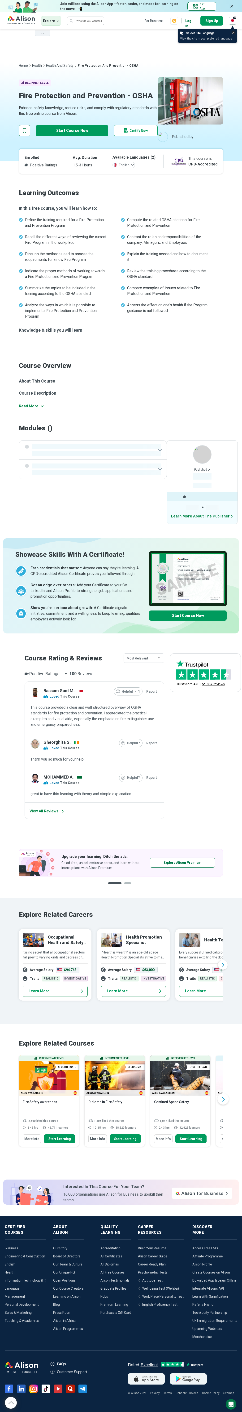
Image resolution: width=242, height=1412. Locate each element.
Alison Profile (202, 1264)
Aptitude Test (152, 1280)
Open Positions (64, 1280)
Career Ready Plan (152, 1264)
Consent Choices (187, 1393)
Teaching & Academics (22, 1321)
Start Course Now (72, 130)
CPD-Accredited (202, 164)
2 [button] (129, 886)
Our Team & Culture (67, 1264)
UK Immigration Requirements (214, 1321)
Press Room (62, 1312)
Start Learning (59, 1139)
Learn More (39, 991)
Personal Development (22, 1304)
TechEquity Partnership (209, 1312)
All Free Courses (112, 1272)
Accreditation (110, 1248)
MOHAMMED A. (58, 777)
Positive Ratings (43, 165)
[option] (121, 863)
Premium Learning (114, 1304)
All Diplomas (109, 1264)
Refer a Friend (202, 1304)
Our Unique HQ (64, 1272)
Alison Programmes (68, 1329)
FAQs (61, 1364)
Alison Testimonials (115, 1280)
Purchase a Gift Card (115, 1312)
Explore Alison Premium (182, 862)
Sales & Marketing (18, 1312)
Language (12, 1288)
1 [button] (114, 886)
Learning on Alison (67, 1296)
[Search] (71, 21)
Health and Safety (59, 65)
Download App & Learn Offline (214, 1280)
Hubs (104, 1296)
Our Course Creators (68, 1288)
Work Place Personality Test (163, 1296)
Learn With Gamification (210, 1296)
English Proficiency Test (159, 1304)
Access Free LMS (205, 1248)
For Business (154, 21)
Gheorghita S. (57, 742)
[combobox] (144, 658)
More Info (31, 1139)
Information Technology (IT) (25, 1280)
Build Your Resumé (152, 1248)
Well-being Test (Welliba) (160, 1288)
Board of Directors (66, 1256)
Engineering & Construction (25, 1256)
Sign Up (211, 21)
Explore (49, 21)
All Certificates (111, 1256)
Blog (56, 1304)
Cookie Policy (211, 1393)
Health (37, 65)
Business (11, 1248)
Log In (188, 21)
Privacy (155, 1393)
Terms (168, 1393)
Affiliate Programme (207, 1256)
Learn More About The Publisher (200, 516)
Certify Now (139, 131)
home (23, 65)
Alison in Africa (64, 1321)
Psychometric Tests (153, 1272)
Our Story (60, 1248)
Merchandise (202, 1337)
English (10, 1264)
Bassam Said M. (59, 690)
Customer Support (72, 1372)
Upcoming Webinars (207, 1329)
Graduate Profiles (113, 1288)
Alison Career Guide (152, 1256)
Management (15, 1296)
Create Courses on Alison (211, 1272)
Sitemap (228, 1393)
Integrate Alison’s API (208, 1288)
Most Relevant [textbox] (137, 658)
